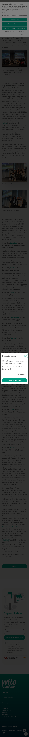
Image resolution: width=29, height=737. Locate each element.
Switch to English (14, 380)
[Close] (26, 356)
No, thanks (21, 375)
